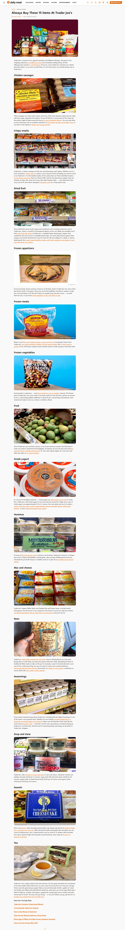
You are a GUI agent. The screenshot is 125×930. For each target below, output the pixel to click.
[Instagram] (99, 2)
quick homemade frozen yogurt (35, 509)
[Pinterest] (95, 2)
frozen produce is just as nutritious (48, 393)
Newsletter (117, 2)
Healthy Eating (21, 9)
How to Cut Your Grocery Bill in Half (26, 923)
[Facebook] (87, 2)
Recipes (38, 2)
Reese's (23, 828)
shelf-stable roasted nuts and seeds (33, 659)
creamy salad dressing (37, 506)
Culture (54, 2)
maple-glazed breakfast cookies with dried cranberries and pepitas (47, 240)
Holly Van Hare (17, 16)
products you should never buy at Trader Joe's (29, 897)
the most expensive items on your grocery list (39, 342)
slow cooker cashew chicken (35, 671)
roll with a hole (27, 724)
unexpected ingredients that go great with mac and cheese (33, 613)
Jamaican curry (45, 182)
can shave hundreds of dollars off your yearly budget (39, 344)
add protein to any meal (58, 500)
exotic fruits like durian (24, 233)
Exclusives (29, 2)
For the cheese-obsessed (22, 178)
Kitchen (46, 2)
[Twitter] (91, 2)
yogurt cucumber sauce (21, 506)
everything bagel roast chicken (31, 722)
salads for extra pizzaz (55, 668)
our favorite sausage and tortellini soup (60, 123)
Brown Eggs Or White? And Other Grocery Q (28, 919)
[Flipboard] (103, 2)
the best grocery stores (29, 555)
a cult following (35, 65)
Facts (74, 2)
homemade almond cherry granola (25, 668)
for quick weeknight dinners (52, 120)
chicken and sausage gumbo (40, 125)
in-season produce (33, 453)
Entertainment (64, 2)
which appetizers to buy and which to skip (46, 296)
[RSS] (107, 2)
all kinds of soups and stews (34, 775)
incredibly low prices (35, 63)
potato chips (30, 174)
